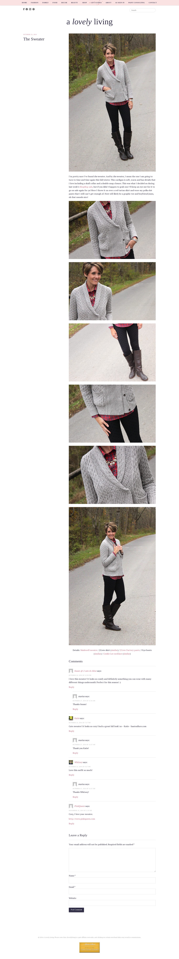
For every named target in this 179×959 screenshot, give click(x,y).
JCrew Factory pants (130, 650)
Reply (71, 687)
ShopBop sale (86, 186)
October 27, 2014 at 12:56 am (84, 700)
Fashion (34, 2)
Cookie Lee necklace (112, 653)
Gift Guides (96, 2)
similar (114, 650)
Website (72, 898)
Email (72, 886)
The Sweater (33, 39)
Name (72, 875)
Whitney (78, 762)
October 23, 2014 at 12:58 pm (80, 675)
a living (89, 21)
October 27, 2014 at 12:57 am (84, 744)
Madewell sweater (88, 650)
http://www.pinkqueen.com (82, 818)
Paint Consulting (136, 2)
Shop (84, 2)
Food (55, 2)
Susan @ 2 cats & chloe (85, 670)
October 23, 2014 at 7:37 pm (80, 722)
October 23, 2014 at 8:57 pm (80, 766)
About (108, 2)
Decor (64, 2)
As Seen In (119, 2)
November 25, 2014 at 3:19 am (80, 810)
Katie (76, 718)
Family (45, 2)
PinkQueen (79, 806)
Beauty (74, 2)
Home (24, 2)
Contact (153, 2)
